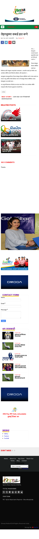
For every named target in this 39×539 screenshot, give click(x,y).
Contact (24, 461)
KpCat (36, 527)
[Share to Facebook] (2, 42)
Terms (13, 461)
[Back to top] (34, 534)
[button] (2, 27)
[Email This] (13, 42)
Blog (18, 461)
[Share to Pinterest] (10, 42)
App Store (21, 458)
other (3, 92)
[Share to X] (6, 42)
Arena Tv (21, 38)
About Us (13, 458)
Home (6, 458)
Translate (25, 468)
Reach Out (30, 458)
